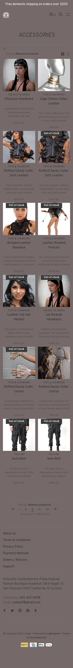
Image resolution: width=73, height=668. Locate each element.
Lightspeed (53, 633)
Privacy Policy (13, 547)
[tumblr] (35, 611)
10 (39, 509)
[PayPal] (25, 646)
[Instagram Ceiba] (20, 611)
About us (9, 534)
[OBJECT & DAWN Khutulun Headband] (19, 76)
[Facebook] (4, 611)
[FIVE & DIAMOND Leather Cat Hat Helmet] (19, 292)
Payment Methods (16, 553)
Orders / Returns (15, 560)
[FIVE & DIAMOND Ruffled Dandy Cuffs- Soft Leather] (19, 148)
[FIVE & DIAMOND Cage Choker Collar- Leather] (54, 76)
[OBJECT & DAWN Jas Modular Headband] (54, 292)
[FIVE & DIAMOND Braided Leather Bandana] (19, 220)
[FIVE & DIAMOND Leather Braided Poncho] (54, 220)
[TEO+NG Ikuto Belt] (19, 436)
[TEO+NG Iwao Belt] (54, 436)
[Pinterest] (27, 611)
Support (8, 567)
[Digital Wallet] (45, 646)
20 (47, 509)
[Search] (61, 15)
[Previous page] (13, 509)
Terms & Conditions (17, 540)
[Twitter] (12, 611)
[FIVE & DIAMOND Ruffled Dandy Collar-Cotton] (54, 364)
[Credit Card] (34, 646)
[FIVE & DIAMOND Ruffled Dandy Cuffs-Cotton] (19, 364)
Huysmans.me (38, 637)
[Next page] (55, 509)
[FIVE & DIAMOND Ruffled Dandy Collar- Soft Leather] (54, 148)
